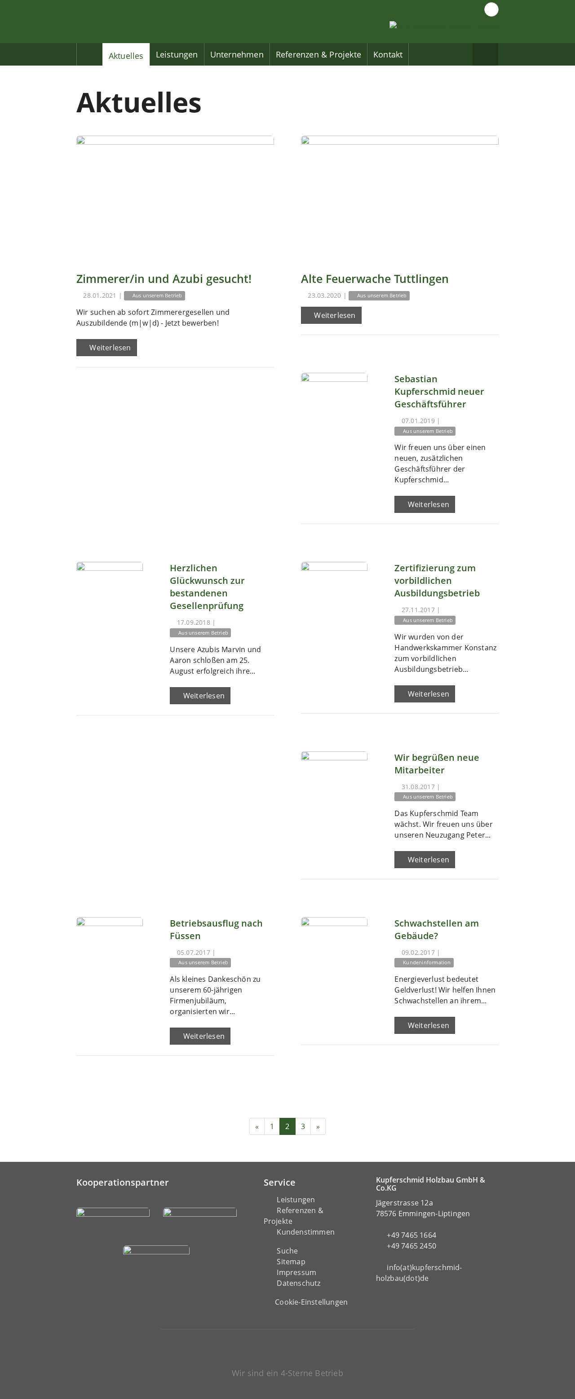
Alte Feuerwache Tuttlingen (375, 278)
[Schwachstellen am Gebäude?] (334, 950)
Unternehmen (237, 54)
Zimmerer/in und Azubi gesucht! (164, 278)
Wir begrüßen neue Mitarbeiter (436, 763)
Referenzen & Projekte (318, 54)
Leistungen (177, 54)
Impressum (296, 1272)
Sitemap (291, 1262)
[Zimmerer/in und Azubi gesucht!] (175, 197)
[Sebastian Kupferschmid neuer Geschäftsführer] (334, 406)
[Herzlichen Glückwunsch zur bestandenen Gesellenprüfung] (109, 595)
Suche (287, 1251)
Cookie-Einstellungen (311, 1302)
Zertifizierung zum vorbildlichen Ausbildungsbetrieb (437, 580)
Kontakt (387, 54)
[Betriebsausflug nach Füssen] (109, 950)
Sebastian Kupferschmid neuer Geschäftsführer (439, 391)
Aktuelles (126, 55)
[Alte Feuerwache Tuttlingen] (400, 197)
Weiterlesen (109, 348)
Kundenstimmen (306, 1232)
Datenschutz (298, 1283)
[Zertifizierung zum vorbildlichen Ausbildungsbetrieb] (334, 595)
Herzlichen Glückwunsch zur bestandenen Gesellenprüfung (207, 587)
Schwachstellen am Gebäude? (436, 929)
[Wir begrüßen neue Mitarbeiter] (334, 784)
